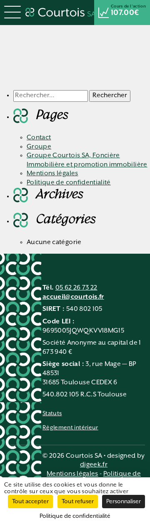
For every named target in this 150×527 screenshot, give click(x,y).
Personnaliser (123, 501)
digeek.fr (94, 465)
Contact (39, 137)
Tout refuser (78, 501)
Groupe (39, 147)
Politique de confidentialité (69, 183)
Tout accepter (30, 501)
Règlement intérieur (70, 427)
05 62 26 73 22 (76, 288)
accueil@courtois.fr (73, 297)
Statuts (52, 413)
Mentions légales (52, 173)
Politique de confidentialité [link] (75, 516)
